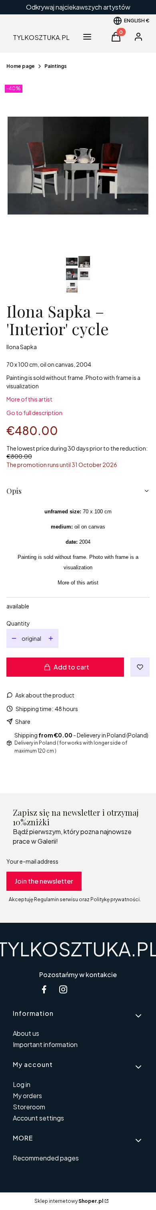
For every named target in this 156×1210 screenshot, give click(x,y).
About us (26, 1033)
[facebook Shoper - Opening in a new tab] (44, 989)
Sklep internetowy (68, 1201)
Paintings (55, 66)
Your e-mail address (32, 861)
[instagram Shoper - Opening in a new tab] (63, 989)
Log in (21, 1084)
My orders (27, 1095)
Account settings (38, 1118)
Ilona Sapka (21, 346)
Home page (20, 66)
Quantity (18, 623)
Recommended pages (46, 1158)
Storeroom (29, 1107)
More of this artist (29, 399)
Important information (45, 1044)
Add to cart (71, 667)
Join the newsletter (44, 881)
